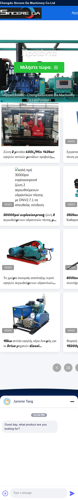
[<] (57, 368)
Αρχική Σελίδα (14, 95)
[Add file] (5, 493)
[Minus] (72, 401)
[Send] (72, 493)
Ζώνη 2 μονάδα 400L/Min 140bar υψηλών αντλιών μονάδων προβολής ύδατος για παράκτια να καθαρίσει (28, 154)
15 (68, 368)
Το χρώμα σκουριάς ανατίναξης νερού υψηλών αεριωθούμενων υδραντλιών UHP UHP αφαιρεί (28, 280)
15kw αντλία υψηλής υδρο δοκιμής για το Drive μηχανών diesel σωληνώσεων (29, 343)
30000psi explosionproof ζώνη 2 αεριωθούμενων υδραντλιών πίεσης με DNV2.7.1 (29, 217)
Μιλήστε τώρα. (36, 67)
